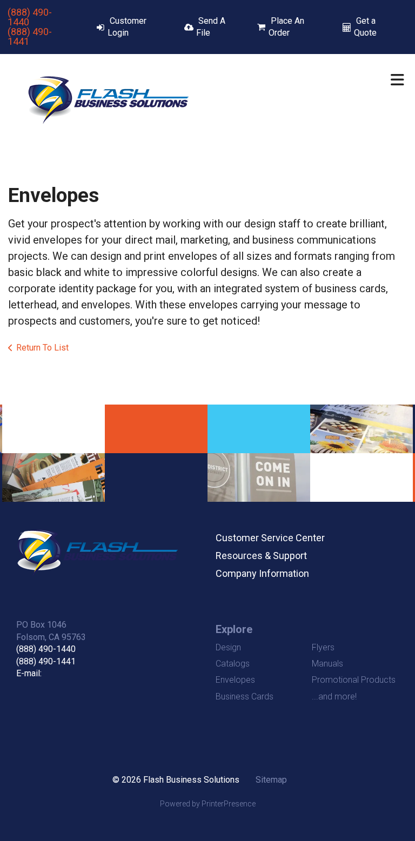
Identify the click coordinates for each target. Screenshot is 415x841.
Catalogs (233, 663)
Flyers (323, 647)
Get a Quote (365, 27)
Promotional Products (354, 680)
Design (228, 647)
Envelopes (235, 680)
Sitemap (271, 780)
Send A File (210, 27)
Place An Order (286, 27)
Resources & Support (261, 555)
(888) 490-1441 (30, 36)
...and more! (334, 696)
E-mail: (29, 673)
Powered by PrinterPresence (208, 803)
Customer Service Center (270, 537)
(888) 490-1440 (30, 17)
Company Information (262, 573)
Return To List (42, 347)
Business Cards (244, 696)
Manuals (327, 663)
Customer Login (127, 27)
